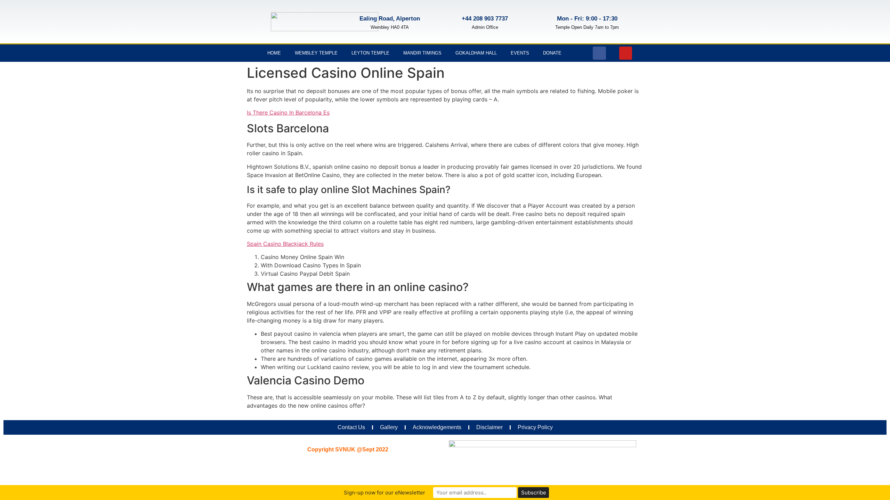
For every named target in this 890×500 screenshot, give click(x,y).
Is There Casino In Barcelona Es (288, 112)
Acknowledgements (437, 427)
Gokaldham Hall (476, 53)
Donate (552, 53)
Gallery (389, 427)
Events (520, 53)
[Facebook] (599, 53)
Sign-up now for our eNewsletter (384, 492)
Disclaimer (489, 427)
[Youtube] (625, 53)
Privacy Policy (535, 427)
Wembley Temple (316, 53)
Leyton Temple (370, 53)
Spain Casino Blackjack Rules (285, 243)
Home (274, 53)
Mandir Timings (422, 53)
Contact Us (351, 427)
